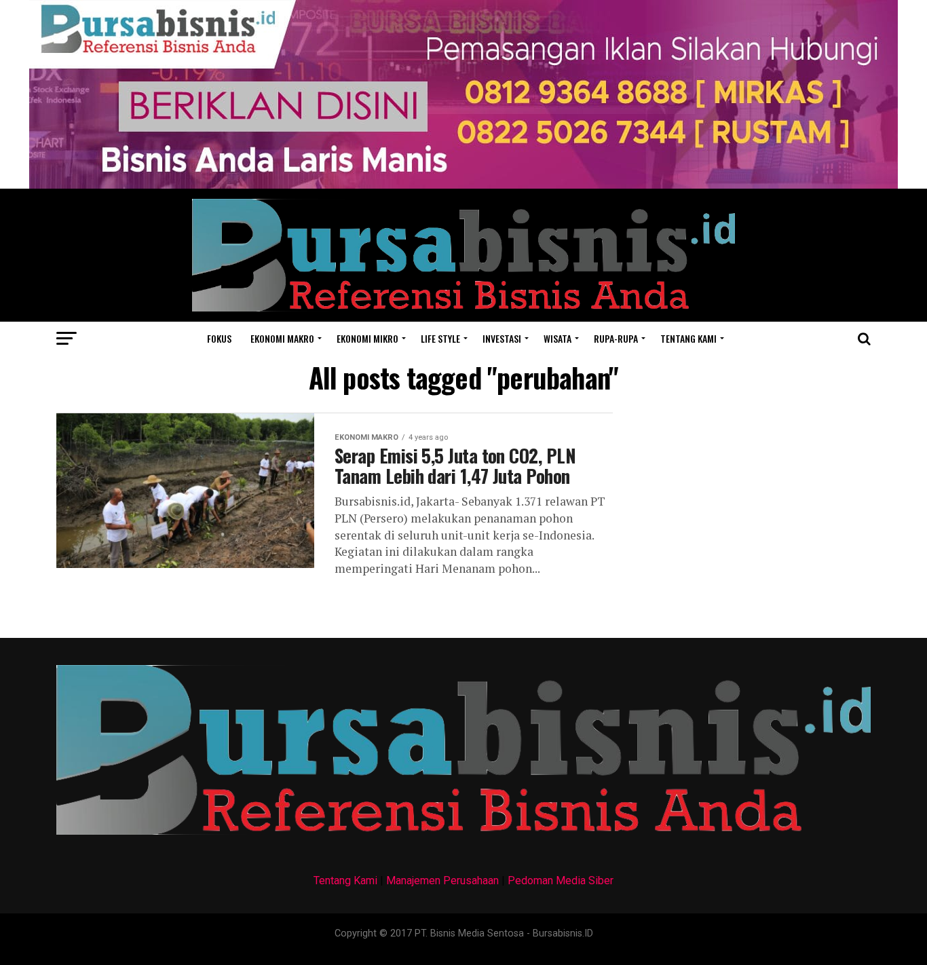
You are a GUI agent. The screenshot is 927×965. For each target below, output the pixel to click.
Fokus (219, 338)
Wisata (557, 338)
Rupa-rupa (616, 338)
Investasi (502, 338)
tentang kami (688, 338)
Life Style (440, 338)
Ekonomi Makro (282, 338)
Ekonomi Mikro (367, 338)
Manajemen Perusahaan (442, 880)
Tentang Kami (345, 880)
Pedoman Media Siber (560, 880)
